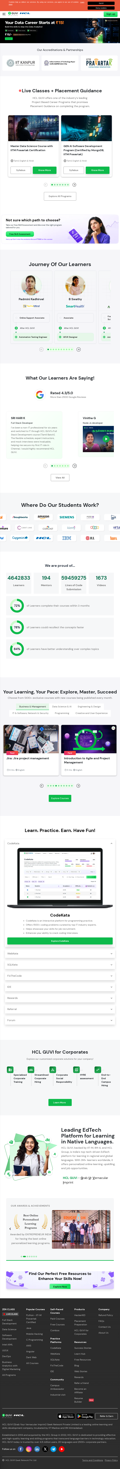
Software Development (9, 1337)
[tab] (32, 706)
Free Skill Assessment (19, 234)
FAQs (101, 1321)
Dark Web (31, 1357)
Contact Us (104, 1326)
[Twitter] (45, 1449)
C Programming (34, 1339)
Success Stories (82, 1347)
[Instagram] (29, 1449)
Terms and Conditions (92, 1460)
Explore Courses (60, 798)
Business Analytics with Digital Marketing (11, 1366)
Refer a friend (81, 1383)
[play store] (85, 1416)
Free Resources (82, 1359)
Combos (54, 1330)
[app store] (66, 1416)
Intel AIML (7, 1344)
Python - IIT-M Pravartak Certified (34, 1319)
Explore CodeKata (60, 941)
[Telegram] (53, 1449)
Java (28, 1328)
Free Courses (57, 1324)
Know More (44, 170)
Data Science (9, 1329)
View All (60, 477)
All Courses (32, 1363)
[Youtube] (62, 1449)
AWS (28, 1345)
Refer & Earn (106, 1416)
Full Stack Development (9, 1321)
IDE (52, 1371)
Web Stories (80, 1371)
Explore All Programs (60, 196)
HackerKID (79, 1315)
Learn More (62, 1103)
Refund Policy (105, 1315)
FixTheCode (56, 1365)
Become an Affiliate (80, 1390)
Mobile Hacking (34, 1333)
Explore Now (60, 1286)
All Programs (9, 1375)
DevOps (6, 1356)
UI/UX (5, 1350)
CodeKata (55, 1347)
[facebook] (21, 1449)
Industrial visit (57, 1394)
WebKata (55, 1353)
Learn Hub (79, 1353)
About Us (103, 1332)
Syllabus (20, 170)
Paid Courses (57, 1318)
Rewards (79, 1377)
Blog (76, 1365)
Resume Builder (83, 1400)
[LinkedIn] (37, 1449)
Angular (30, 1351)
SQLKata (55, 1359)
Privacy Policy (111, 1460)
